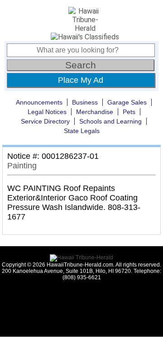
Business (85, 102)
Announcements (39, 102)
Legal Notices (47, 111)
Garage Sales (127, 102)
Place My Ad (80, 80)
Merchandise (94, 111)
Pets (129, 111)
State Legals (82, 130)
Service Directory (45, 121)
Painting (22, 165)
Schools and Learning (110, 121)
